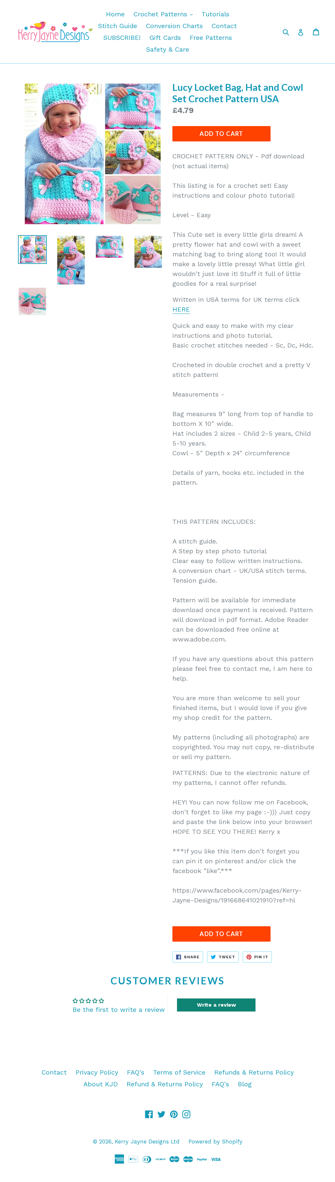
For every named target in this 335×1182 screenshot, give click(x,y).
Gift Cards (165, 37)
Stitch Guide (117, 26)
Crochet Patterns (164, 14)
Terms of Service (179, 1072)
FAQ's (135, 1072)
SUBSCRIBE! (122, 37)
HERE (181, 309)
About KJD (100, 1084)
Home (115, 14)
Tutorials (215, 14)
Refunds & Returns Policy (254, 1072)
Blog (245, 1084)
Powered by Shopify (215, 1141)
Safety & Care (167, 49)
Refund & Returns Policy (165, 1084)
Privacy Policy (97, 1072)
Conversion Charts (174, 26)
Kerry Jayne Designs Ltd (147, 1141)
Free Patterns (211, 37)
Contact (224, 26)
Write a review (216, 1005)
